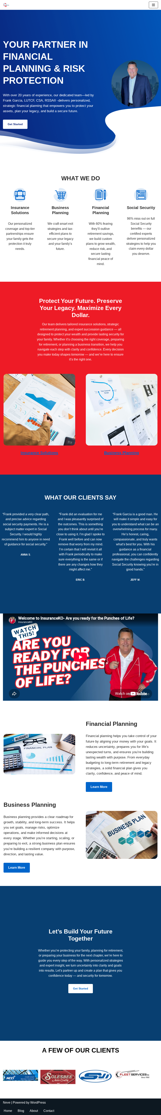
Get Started (15, 124)
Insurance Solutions (39, 453)
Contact (48, 1110)
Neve (6, 1102)
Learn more (99, 787)
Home (8, 1110)
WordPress (38, 1102)
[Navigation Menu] (153, 5)
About (34, 1110)
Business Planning (121, 453)
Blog (21, 1110)
